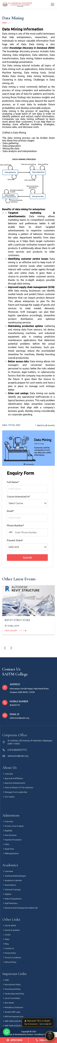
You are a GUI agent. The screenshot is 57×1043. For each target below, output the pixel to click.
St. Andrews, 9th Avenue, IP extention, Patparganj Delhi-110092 (30, 742)
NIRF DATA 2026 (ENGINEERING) (17, 1026)
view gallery (11, 630)
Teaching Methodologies (15, 876)
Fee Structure (10, 835)
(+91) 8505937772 (17, 750)
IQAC (6, 980)
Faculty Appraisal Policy (14, 994)
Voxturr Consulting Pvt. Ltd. (38, 1034)
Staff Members (11, 903)
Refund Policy (10, 962)
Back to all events (46, 425)
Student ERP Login (12, 1012)
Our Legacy (9, 797)
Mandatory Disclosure (13, 1007)
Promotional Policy (12, 989)
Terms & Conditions (12, 957)
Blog (6, 944)
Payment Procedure (13, 840)
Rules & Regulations (12, 899)
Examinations (10, 885)
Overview (8, 774)
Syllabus (7, 894)
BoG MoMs (9, 1003)
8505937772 (15, 705)
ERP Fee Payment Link (13, 1016)
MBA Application (11, 853)
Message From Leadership (15, 792)
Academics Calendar (13, 880)
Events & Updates (12, 930)
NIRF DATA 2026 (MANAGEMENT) (18, 1021)
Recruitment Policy (12, 984)
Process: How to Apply (14, 826)
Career (7, 935)
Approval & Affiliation (13, 778)
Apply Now (9, 849)
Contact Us (9, 948)
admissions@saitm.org (19, 718)
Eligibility (8, 831)
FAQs (6, 844)
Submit (27, 557)
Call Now (45, 1040)
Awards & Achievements (14, 783)
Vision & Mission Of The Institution (18, 787)
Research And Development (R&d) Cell (21, 908)
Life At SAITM (10, 925)
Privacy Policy (10, 953)
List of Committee (12, 998)
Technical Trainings (12, 889)
